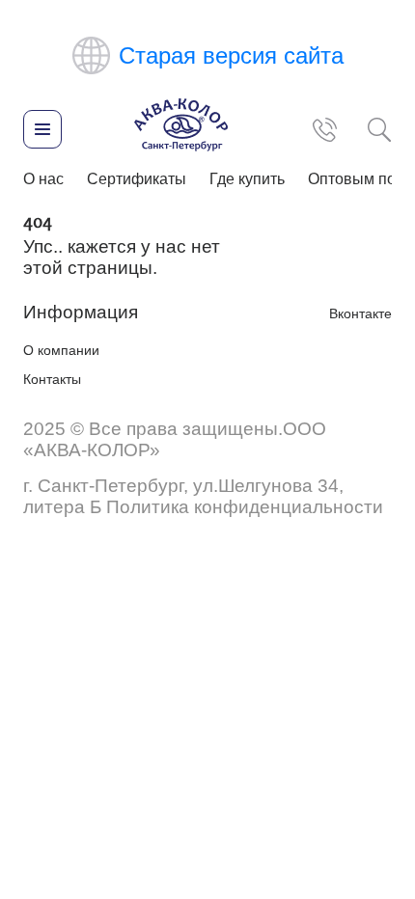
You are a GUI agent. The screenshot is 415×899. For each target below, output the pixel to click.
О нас (43, 179)
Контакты (52, 379)
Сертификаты (136, 179)
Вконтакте (360, 313)
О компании (61, 350)
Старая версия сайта (231, 55)
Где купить (247, 179)
